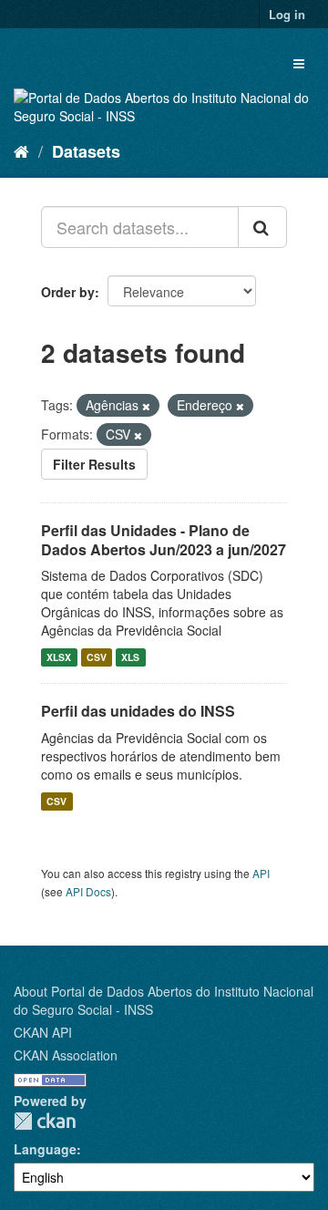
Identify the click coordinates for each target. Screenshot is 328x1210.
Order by (68, 292)
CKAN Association (66, 1055)
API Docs (88, 891)
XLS (130, 657)
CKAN (45, 1121)
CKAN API (43, 1032)
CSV (97, 657)
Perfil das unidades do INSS (138, 710)
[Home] (21, 150)
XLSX (58, 657)
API (261, 873)
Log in (287, 14)
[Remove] (146, 405)
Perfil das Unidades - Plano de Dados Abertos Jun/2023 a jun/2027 (163, 540)
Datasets (86, 151)
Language (45, 1149)
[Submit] (262, 227)
